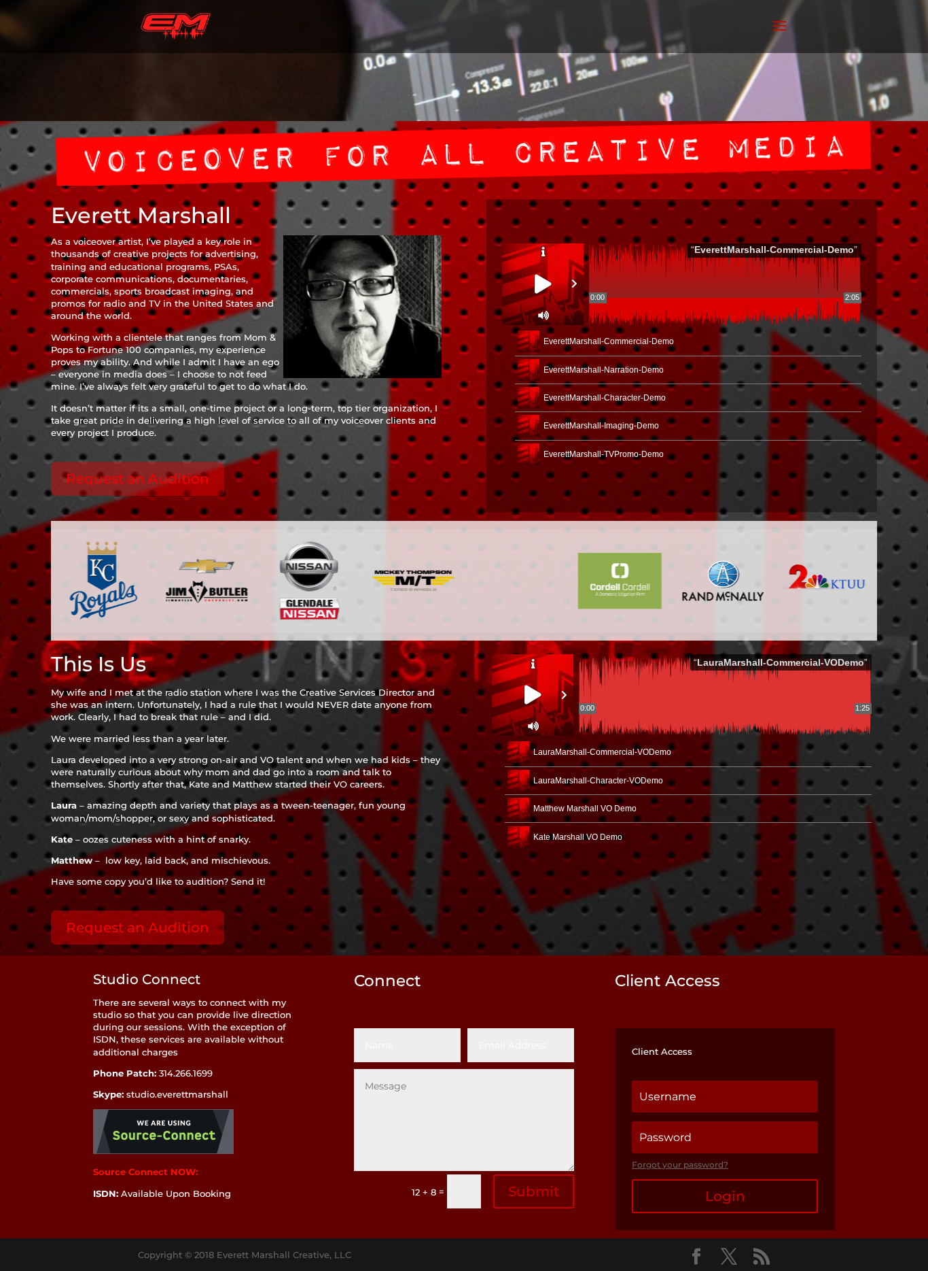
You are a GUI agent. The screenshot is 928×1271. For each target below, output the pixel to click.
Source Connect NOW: (146, 1171)
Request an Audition (137, 479)
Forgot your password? (680, 1164)
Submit (533, 1191)
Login (725, 1196)
